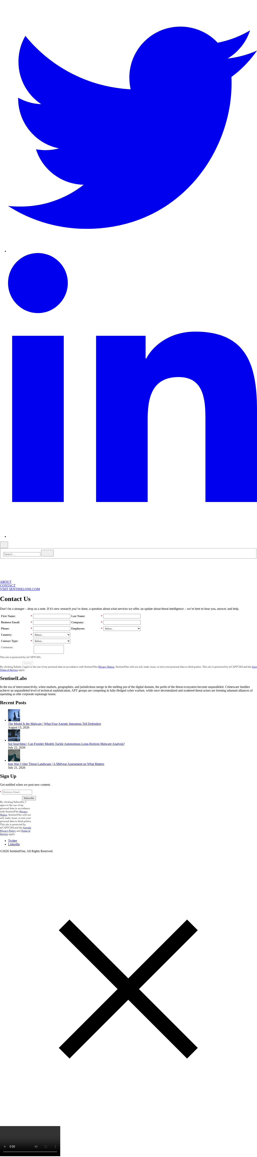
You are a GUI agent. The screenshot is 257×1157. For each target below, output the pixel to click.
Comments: (7, 647)
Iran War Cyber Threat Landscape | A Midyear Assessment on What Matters (56, 764)
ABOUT (5, 582)
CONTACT (7, 585)
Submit (28, 662)
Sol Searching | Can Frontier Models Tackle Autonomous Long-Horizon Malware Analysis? (66, 744)
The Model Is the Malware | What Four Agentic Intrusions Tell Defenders (54, 723)
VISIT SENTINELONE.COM (20, 589)
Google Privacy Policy (15, 829)
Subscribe (29, 798)
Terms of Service (9, 669)
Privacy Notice (106, 666)
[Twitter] (132, 251)
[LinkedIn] (132, 536)
